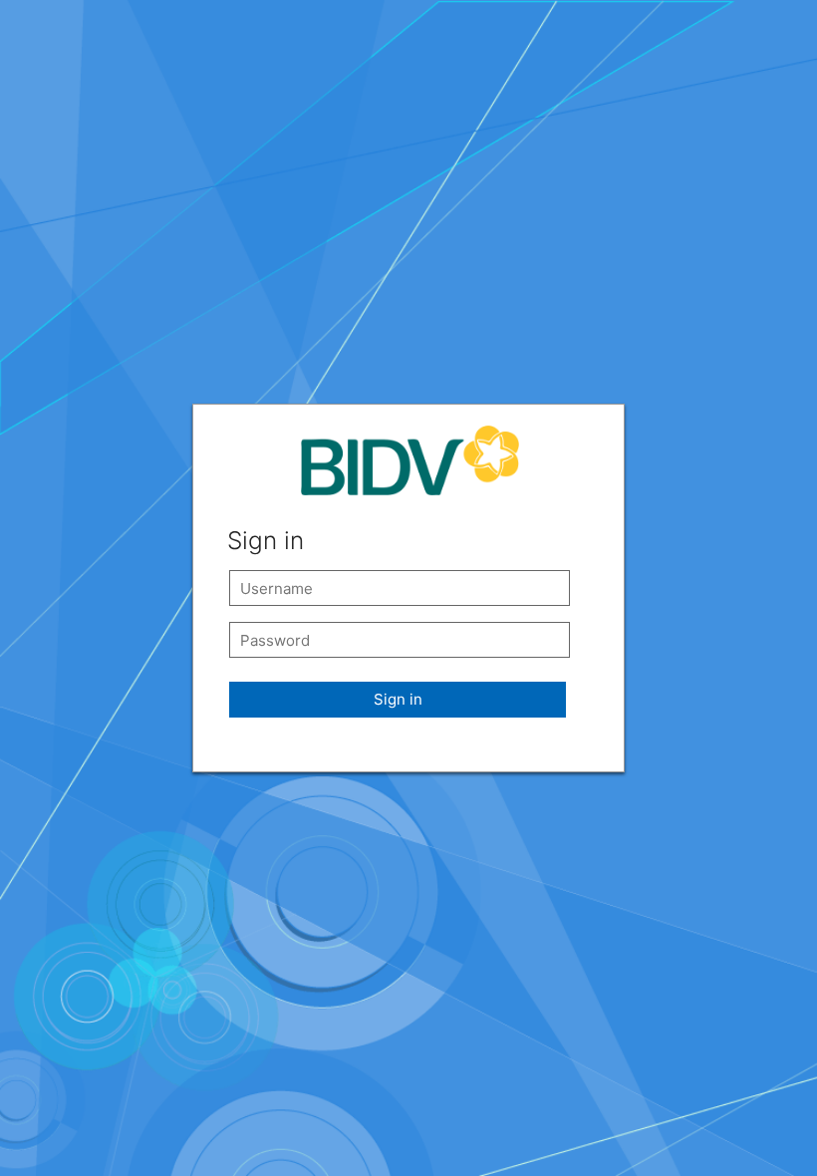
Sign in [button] (398, 699)
